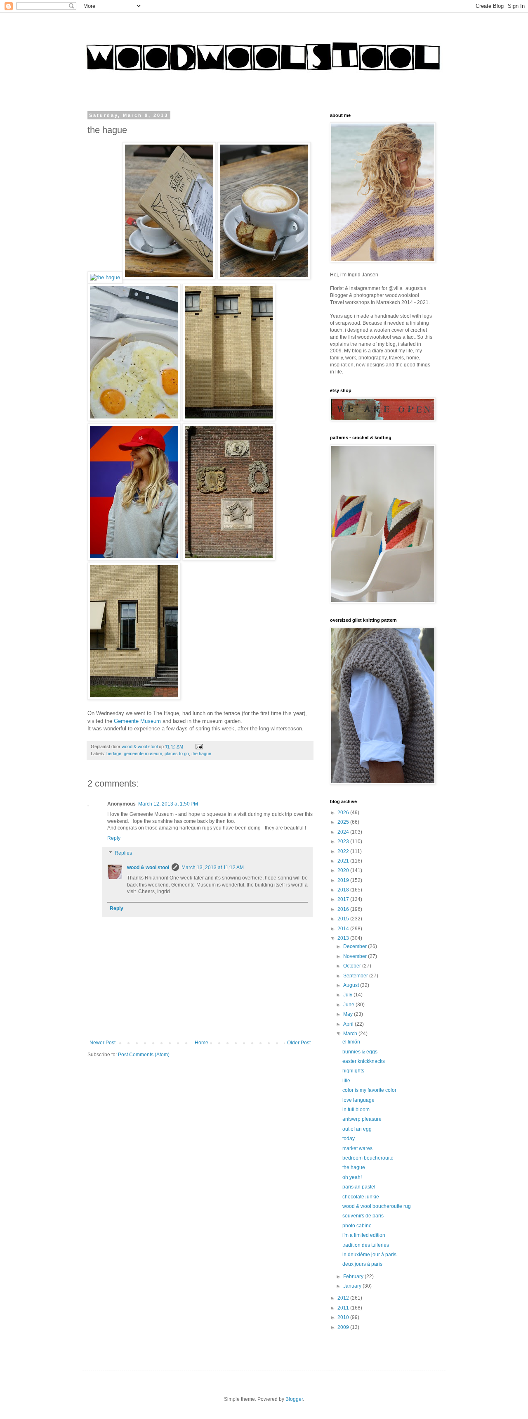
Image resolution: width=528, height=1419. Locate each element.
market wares (357, 1148)
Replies (123, 853)
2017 (343, 899)
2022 (343, 851)
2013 (343, 938)
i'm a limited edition (363, 1235)
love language (358, 1100)
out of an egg (357, 1129)
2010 (343, 1317)
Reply (113, 838)
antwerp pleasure (362, 1119)
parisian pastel (358, 1187)
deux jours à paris (362, 1264)
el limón (351, 1042)
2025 (343, 822)
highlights (353, 1071)
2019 (343, 880)
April (349, 1024)
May (348, 1014)
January (353, 1286)
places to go (177, 753)
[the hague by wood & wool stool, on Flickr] (105, 277)
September (356, 976)
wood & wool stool (148, 867)
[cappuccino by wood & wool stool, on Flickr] (264, 277)
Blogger (294, 1399)
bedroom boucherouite (368, 1158)
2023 (343, 841)
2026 (343, 812)
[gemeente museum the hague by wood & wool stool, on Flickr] (228, 419)
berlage (113, 753)
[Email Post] (198, 746)
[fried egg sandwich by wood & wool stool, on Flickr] (134, 419)
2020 (343, 870)
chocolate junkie (360, 1197)
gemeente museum (143, 753)
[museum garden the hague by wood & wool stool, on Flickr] (228, 559)
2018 (343, 890)
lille (346, 1081)
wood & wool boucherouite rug (376, 1206)
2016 (343, 909)
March (350, 1033)
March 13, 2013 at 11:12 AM (213, 867)
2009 (343, 1327)
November (355, 956)
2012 (343, 1298)
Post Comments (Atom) (144, 1055)
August (351, 985)
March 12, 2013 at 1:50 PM (168, 804)
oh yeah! (352, 1177)
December (355, 946)
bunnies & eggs (359, 1052)
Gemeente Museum (137, 721)
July (348, 995)
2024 (343, 832)
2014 (343, 929)
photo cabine (357, 1226)
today (348, 1138)
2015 (343, 919)
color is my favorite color (369, 1090)
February (354, 1276)
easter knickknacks (363, 1061)
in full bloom (356, 1109)
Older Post (299, 1043)
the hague (201, 753)
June (349, 1005)
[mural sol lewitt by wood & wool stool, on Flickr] (134, 559)
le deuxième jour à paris (369, 1254)
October (352, 966)
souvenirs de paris (363, 1216)
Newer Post (103, 1043)
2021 (343, 861)
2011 (343, 1308)
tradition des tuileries (365, 1245)
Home (201, 1043)
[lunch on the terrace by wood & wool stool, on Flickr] (169, 277)
